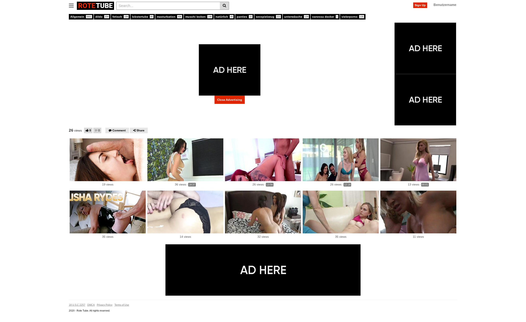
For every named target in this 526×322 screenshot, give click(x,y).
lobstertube (142, 16)
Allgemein (80, 16)
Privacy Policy (104, 304)
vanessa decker (325, 16)
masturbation (169, 16)
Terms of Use (121, 304)
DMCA (91, 304)
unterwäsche (296, 16)
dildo (101, 16)
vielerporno (352, 16)
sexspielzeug (268, 16)
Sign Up (420, 5)
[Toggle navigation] (73, 5)
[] (224, 6)
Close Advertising (229, 99)
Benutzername (445, 5)
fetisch (120, 16)
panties (244, 16)
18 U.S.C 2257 (77, 304)
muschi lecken (198, 16)
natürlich (224, 16)
